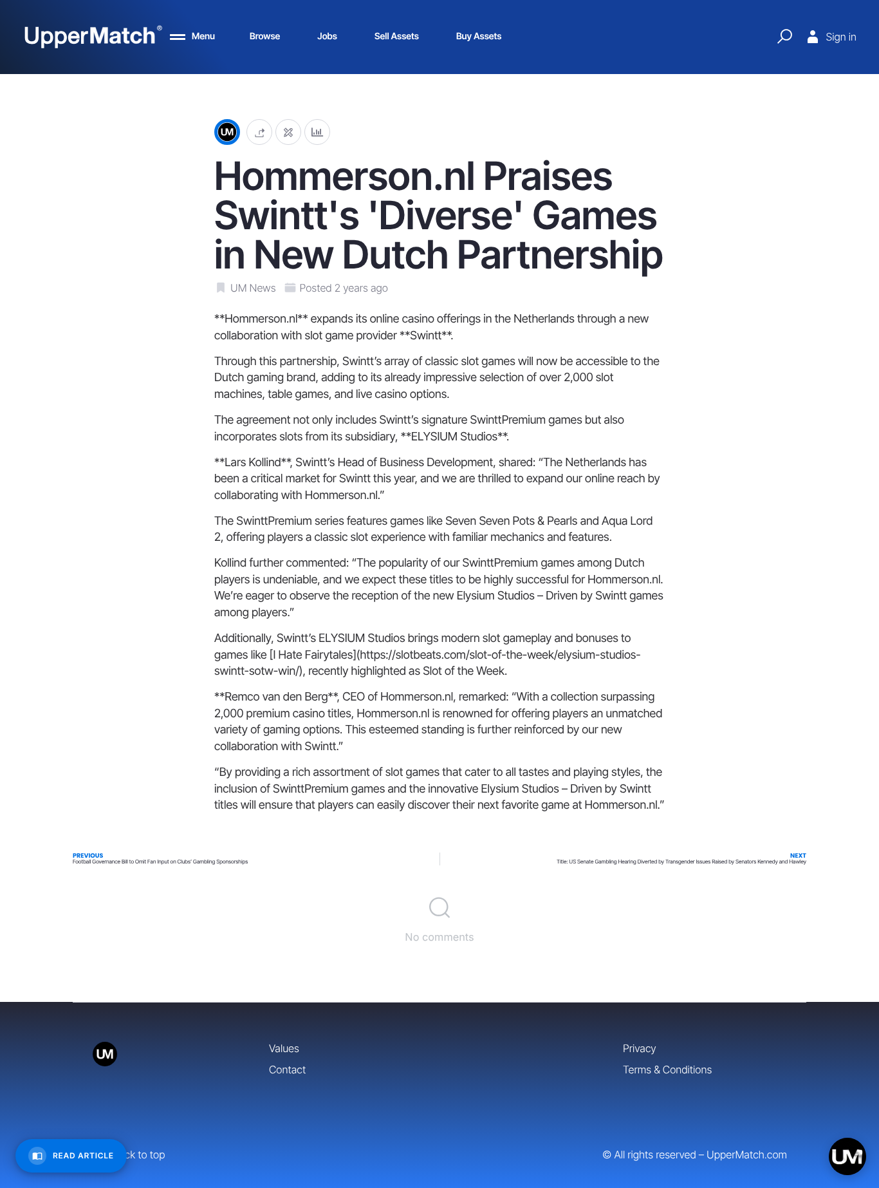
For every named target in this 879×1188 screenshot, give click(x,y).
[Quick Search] (784, 36)
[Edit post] (288, 132)
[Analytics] (317, 132)
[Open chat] (847, 1156)
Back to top (139, 1154)
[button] (259, 132)
